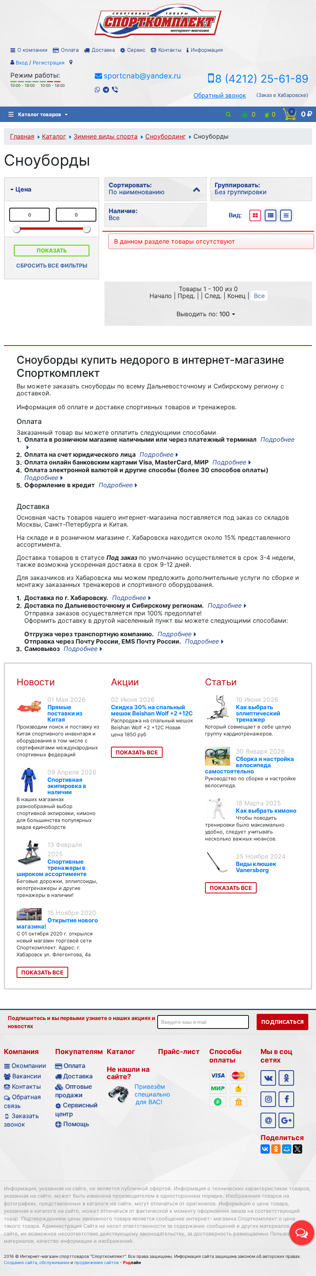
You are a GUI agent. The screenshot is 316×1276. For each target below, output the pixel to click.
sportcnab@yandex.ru (142, 75)
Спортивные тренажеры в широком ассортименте (52, 868)
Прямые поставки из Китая (64, 713)
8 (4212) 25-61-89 (261, 78)
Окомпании (29, 1065)
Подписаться (282, 1022)
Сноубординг (165, 136)
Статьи (221, 682)
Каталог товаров (39, 114)
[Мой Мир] (286, 1149)
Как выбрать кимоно (266, 810)
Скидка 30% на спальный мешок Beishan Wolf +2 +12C (152, 710)
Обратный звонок (219, 95)
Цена (23, 189)
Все (259, 296)
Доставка (103, 50)
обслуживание (54, 1262)
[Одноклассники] (276, 1149)
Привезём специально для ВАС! (148, 1094)
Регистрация (48, 62)
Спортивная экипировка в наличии (66, 786)
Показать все (42, 972)
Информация (207, 50)
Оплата (70, 50)
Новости (36, 682)
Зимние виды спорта (106, 136)
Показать (52, 250)
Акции (125, 682)
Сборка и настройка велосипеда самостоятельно (249, 765)
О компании (32, 50)
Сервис (136, 50)
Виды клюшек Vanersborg (256, 867)
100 (224, 314)
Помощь (76, 1124)
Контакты (169, 50)
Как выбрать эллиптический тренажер (258, 713)
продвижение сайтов (96, 1262)
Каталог (54, 136)
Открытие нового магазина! (57, 923)
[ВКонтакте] (265, 1149)
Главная (22, 136)
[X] (297, 1149)
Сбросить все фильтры (51, 265)
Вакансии (26, 1076)
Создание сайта (20, 1262)
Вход (22, 62)
